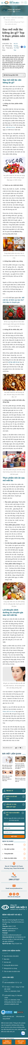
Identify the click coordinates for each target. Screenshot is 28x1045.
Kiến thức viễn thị (10, 20)
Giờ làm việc (6, 962)
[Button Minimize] (23, 75)
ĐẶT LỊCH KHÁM (21, 1042)
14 (18, 747)
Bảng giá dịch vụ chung (9, 968)
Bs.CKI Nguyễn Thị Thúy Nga (16, 47)
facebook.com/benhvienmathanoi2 (11, 935)
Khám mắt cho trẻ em (9, 711)
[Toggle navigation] (2, 3)
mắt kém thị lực (10, 127)
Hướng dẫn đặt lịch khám (10, 965)
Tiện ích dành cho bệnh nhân (11, 971)
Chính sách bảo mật (8, 1016)
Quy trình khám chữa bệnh (10, 956)
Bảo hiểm (5, 959)
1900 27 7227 (12, 926)
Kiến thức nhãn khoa (17, 17)
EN (22, 2)
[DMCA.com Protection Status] (18, 1012)
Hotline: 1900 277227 (7, 1042)
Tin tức (8, 17)
